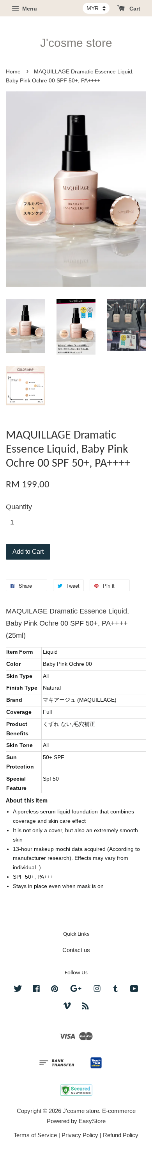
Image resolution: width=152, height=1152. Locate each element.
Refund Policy (120, 1135)
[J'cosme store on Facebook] (36, 989)
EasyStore (92, 1121)
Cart (134, 8)
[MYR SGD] (96, 8)
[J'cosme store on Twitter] (18, 989)
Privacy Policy (80, 1135)
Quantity (19, 507)
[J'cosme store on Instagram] (97, 989)
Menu (29, 8)
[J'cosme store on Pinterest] (54, 989)
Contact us (76, 950)
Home (13, 72)
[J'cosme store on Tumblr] (115, 989)
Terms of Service (35, 1135)
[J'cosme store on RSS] (85, 1007)
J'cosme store (76, 42)
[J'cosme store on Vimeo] (67, 1007)
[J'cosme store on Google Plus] (76, 989)
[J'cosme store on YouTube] (134, 989)
